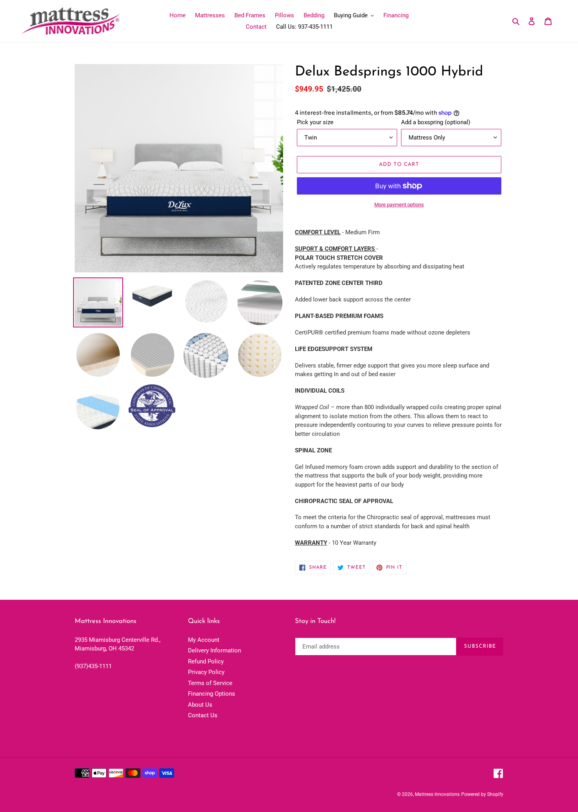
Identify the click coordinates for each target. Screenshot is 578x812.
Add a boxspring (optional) (435, 122)
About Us (200, 704)
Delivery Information (214, 650)
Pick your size (315, 122)
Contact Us (202, 715)
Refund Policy (206, 661)
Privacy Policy (206, 672)
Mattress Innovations (437, 794)
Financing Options (211, 693)
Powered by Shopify (482, 794)
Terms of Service (210, 683)
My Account (203, 639)
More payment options (399, 205)
